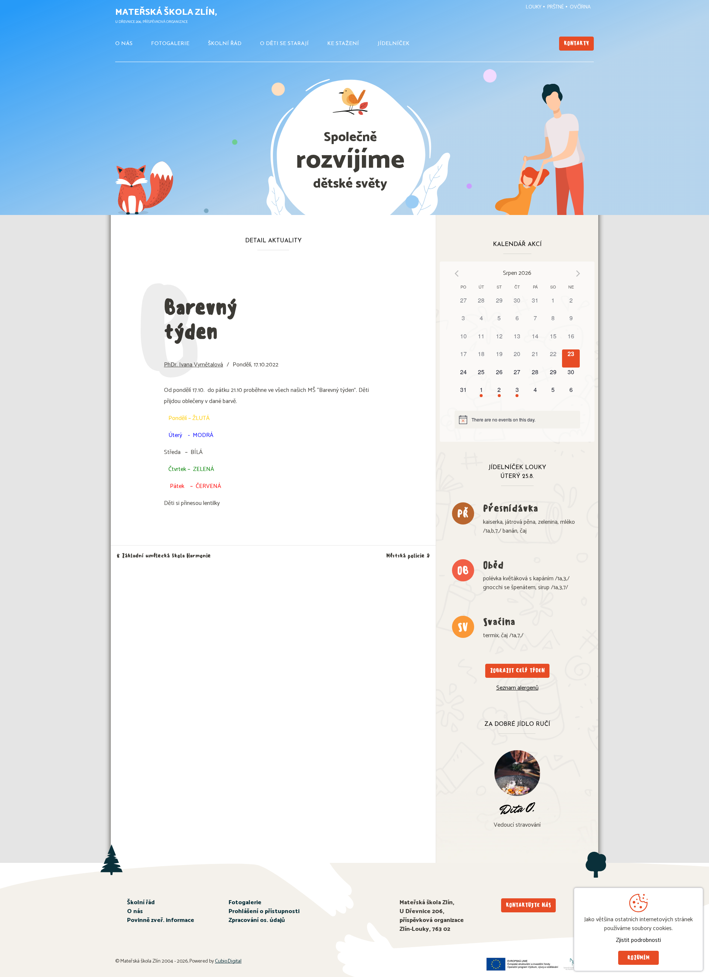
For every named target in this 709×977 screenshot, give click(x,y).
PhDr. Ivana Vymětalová (193, 365)
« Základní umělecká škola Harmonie (164, 556)
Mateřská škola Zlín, (166, 12)
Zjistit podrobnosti (638, 940)
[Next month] (578, 273)
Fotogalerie (170, 44)
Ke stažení (343, 44)
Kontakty (576, 43)
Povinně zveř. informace (160, 920)
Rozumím (638, 957)
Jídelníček (393, 44)
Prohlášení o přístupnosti (264, 911)
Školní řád (225, 44)
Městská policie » (408, 556)
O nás (124, 44)
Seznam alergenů (517, 688)
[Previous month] (457, 273)
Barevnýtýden (200, 319)
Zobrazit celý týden (517, 670)
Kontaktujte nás (528, 905)
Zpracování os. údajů (257, 920)
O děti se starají (284, 44)
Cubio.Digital (228, 961)
